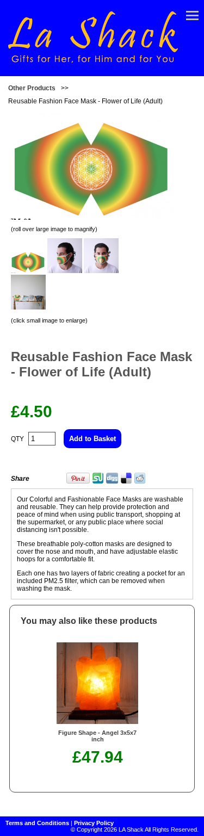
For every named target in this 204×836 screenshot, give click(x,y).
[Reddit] (139, 481)
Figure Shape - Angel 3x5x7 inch (97, 735)
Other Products (31, 88)
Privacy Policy (94, 823)
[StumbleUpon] (97, 481)
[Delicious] (126, 481)
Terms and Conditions (37, 823)
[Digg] (112, 481)
